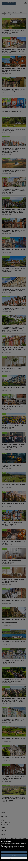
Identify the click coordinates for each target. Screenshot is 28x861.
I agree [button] (14, 852)
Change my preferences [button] (14, 858)
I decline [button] (14, 855)
